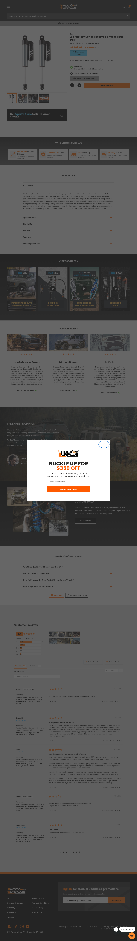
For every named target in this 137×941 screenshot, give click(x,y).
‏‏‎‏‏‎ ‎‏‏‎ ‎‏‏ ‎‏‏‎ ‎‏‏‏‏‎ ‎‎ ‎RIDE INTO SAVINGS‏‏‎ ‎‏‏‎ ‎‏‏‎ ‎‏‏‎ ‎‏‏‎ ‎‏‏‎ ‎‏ (68, 489)
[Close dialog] (104, 444)
